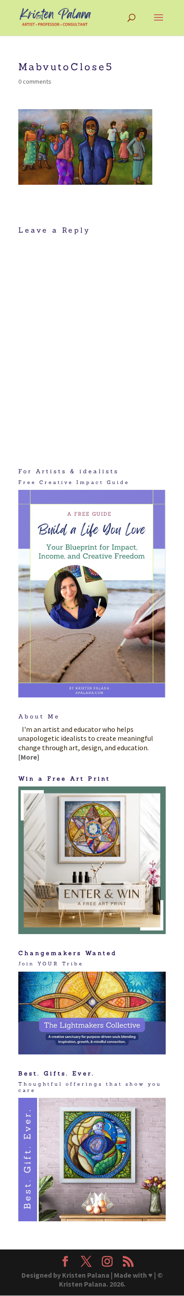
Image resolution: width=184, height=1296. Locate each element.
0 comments (34, 81)
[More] (28, 756)
